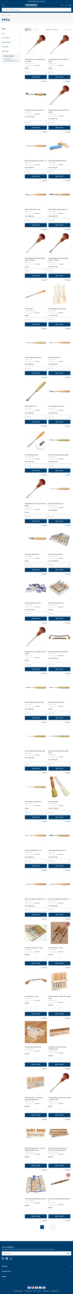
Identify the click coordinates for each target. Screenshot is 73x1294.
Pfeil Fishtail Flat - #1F (31, 406)
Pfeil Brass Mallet (53, 801)
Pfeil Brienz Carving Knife (32, 554)
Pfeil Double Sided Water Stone (57, 161)
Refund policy (46, 1291)
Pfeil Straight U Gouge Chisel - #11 (58, 209)
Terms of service (37, 1291)
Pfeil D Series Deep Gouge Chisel (34, 702)
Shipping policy (55, 1291)
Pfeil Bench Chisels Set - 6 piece (34, 948)
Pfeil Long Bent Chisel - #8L (32, 209)
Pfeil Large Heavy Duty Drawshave (58, 651)
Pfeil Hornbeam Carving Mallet (57, 309)
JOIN (68, 1253)
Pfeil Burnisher (29, 309)
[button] (70, 5)
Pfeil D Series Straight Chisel (33, 357)
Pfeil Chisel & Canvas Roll (55, 554)
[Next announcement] (67, 1)
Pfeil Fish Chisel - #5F (54, 357)
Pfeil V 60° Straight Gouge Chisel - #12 (35, 161)
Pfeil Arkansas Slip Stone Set (33, 1047)
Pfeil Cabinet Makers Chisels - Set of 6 (36, 1199)
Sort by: (48, 29)
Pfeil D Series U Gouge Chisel (33, 801)
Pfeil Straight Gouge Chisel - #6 (57, 850)
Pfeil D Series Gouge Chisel (56, 702)
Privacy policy (27, 1291)
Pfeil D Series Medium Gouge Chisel (35, 751)
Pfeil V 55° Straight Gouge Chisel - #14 (59, 899)
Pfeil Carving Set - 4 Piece (55, 948)
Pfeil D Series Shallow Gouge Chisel (58, 455)
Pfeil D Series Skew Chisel (55, 503)
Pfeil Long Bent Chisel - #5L (56, 406)
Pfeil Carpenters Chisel (31, 455)
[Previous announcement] (6, 1)
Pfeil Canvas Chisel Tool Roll (33, 603)
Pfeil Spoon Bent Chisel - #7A (33, 850)
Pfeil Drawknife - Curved (32, 996)
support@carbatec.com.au (12, 60)
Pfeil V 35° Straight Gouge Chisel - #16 (35, 899)
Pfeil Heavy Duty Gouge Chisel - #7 (34, 110)
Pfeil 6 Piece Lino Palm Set (56, 603)
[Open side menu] (3, 5)
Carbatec (20, 1291)
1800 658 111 (8, 59)
